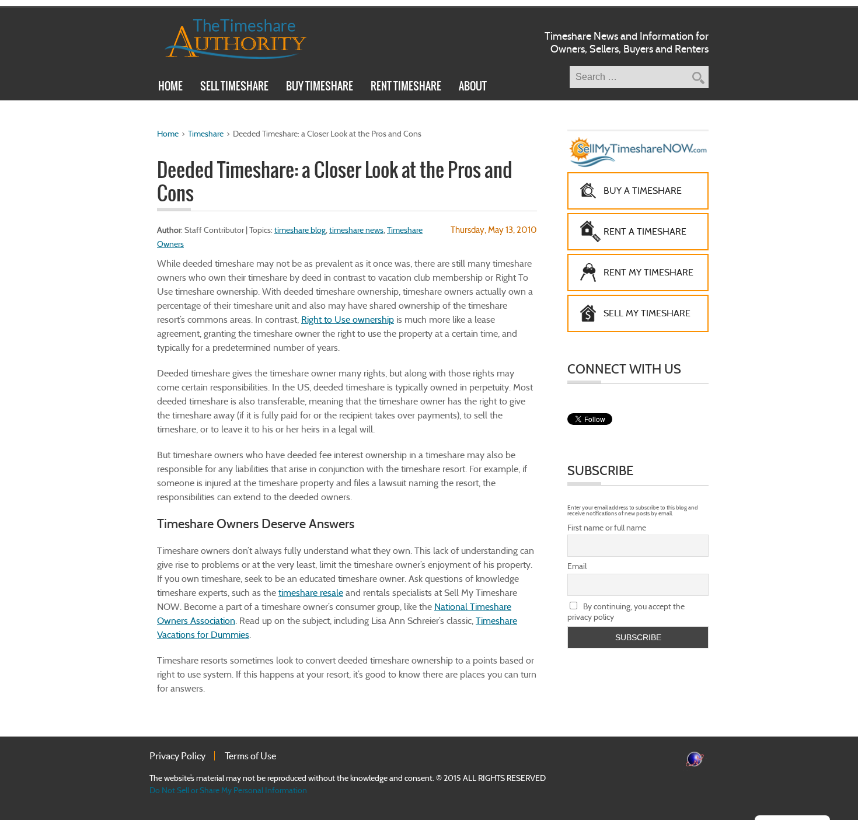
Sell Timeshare (234, 87)
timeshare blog (300, 230)
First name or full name (606, 527)
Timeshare (206, 133)
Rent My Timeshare (648, 272)
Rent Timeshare (406, 87)
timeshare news (356, 230)
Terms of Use (250, 756)
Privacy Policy (177, 756)
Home (170, 87)
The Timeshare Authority (227, 37)
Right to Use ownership (347, 319)
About (473, 87)
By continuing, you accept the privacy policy (626, 611)
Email (577, 566)
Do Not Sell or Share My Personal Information (228, 790)
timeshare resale (310, 592)
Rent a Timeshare (645, 231)
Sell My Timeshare (647, 313)
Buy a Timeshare (643, 190)
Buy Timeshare (319, 87)
